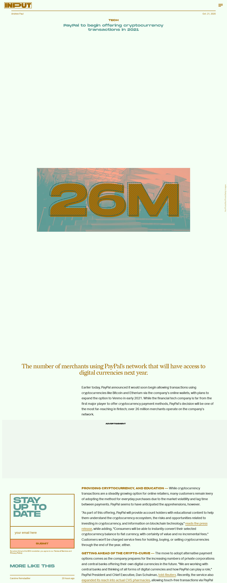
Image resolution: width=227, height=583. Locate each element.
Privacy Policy (16, 553)
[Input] (18, 5)
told (167, 575)
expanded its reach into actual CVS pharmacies (116, 580)
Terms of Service (61, 551)
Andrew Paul (17, 13)
